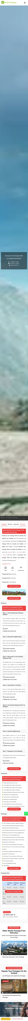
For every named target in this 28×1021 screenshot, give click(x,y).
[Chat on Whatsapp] (26, 813)
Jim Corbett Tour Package (11, 517)
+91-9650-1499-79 (9, 915)
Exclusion (22, 524)
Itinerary (10, 524)
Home (3, 517)
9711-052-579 (18, 1019)
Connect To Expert (14, 586)
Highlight (4, 524)
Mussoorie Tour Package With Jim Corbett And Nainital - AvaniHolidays (9, 2)
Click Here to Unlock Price (14, 891)
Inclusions (16, 524)
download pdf (14, 265)
